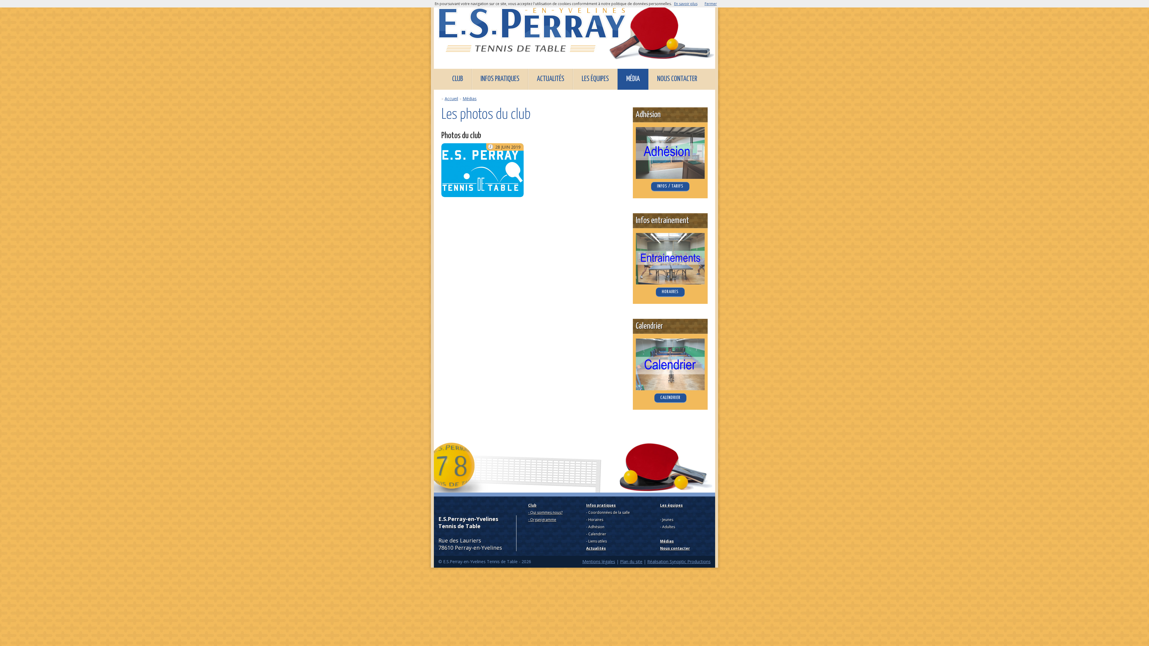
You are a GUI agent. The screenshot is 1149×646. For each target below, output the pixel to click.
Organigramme (543, 519)
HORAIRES (670, 292)
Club (457, 79)
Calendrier (597, 534)
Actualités (550, 79)
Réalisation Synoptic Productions (679, 561)
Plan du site (631, 561)
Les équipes (595, 79)
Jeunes (667, 519)
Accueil (451, 98)
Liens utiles (597, 541)
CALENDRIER (670, 397)
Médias (470, 98)
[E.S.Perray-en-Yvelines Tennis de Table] (574, 31)
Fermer (711, 3)
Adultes (668, 526)
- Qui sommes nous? (545, 512)
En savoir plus (685, 3)
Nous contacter (677, 79)
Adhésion (596, 526)
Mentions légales (598, 561)
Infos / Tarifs (670, 186)
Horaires (595, 519)
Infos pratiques (500, 79)
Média (633, 79)
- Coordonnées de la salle (608, 512)
